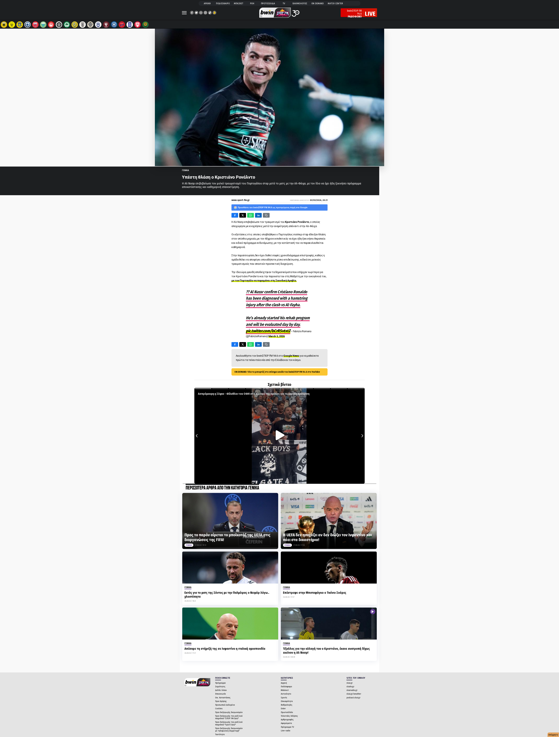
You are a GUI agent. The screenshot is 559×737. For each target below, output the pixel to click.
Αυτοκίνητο (286, 693)
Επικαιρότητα (287, 701)
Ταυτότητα (220, 734)
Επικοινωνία (220, 693)
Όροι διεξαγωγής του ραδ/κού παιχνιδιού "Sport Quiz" (229, 723)
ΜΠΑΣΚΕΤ (238, 3)
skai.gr (349, 683)
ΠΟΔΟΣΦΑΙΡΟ (223, 3)
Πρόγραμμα (220, 683)
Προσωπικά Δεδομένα (225, 705)
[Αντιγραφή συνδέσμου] (266, 215)
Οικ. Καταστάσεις (222, 697)
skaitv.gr (350, 686)
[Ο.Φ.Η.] (59, 24)
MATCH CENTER (335, 3)
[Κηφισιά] (98, 24)
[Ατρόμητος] (27, 24)
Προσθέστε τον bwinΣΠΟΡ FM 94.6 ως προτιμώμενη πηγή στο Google (272, 207)
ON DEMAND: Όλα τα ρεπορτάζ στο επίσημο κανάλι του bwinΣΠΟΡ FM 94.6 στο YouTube (277, 371)
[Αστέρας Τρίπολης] (19, 24)
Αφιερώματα (286, 723)
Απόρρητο (553, 734)
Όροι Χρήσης (221, 701)
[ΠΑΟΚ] (82, 24)
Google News (291, 355)
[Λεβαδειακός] (43, 24)
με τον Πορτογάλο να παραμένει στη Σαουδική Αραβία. (264, 280)
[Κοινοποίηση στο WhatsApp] (250, 215)
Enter (283, 708)
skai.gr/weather (353, 693)
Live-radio (285, 730)
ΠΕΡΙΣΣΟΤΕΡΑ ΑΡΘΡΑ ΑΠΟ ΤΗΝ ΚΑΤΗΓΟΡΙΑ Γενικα (222, 488)
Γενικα (185, 170)
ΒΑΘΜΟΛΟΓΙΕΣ (300, 3)
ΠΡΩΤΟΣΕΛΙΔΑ (268, 3)
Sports (284, 697)
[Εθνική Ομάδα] (130, 24)
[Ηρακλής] (114, 24)
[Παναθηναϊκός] (67, 24)
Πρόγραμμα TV (287, 727)
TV (284, 3)
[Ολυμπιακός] (51, 24)
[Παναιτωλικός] (74, 24)
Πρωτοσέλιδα (287, 712)
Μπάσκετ (285, 690)
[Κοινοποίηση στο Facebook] (234, 215)
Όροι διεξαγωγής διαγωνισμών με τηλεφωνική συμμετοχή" (229, 729)
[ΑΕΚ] (4, 24)
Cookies (219, 708)
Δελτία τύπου (221, 690)
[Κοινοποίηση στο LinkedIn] (258, 215)
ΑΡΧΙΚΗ (207, 3)
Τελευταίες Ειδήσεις (289, 716)
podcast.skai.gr (353, 697)
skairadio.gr (352, 690)
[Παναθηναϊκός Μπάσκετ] (145, 24)
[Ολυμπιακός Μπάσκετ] (137, 24)
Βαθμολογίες (286, 705)
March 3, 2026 (276, 336)
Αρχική (284, 683)
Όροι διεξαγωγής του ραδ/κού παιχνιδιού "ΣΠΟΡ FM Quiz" (229, 717)
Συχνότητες (220, 686)
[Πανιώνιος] (122, 24)
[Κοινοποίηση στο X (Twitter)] (242, 215)
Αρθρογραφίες (287, 719)
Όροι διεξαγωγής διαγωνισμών (229, 712)
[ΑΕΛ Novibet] (106, 24)
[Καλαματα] (90, 24)
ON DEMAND (317, 3)
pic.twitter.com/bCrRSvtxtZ (268, 330)
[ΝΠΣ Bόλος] (35, 24)
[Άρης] (12, 24)
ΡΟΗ (252, 3)
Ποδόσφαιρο (286, 686)
